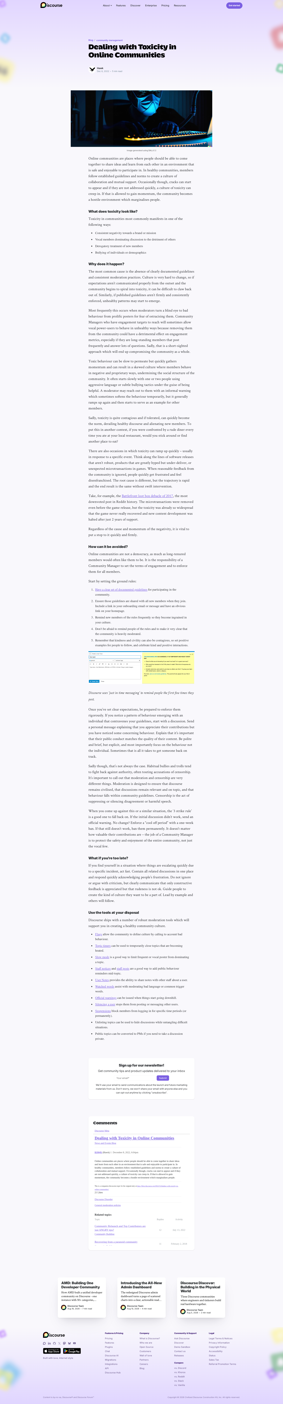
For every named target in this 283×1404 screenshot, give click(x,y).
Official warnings (105, 998)
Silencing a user (105, 1004)
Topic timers (103, 946)
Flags (98, 934)
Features (121, 5)
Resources (180, 5)
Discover (135, 5)
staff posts (123, 968)
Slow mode (102, 957)
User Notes (102, 980)
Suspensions (103, 1011)
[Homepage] (51, 5)
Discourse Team (76, 1306)
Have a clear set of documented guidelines (121, 589)
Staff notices (103, 968)
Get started (234, 5)
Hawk (100, 68)
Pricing (165, 5)
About (106, 5)
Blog (90, 40)
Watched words (104, 986)
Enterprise (151, 5)
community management (109, 40)
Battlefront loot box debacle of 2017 (147, 495)
